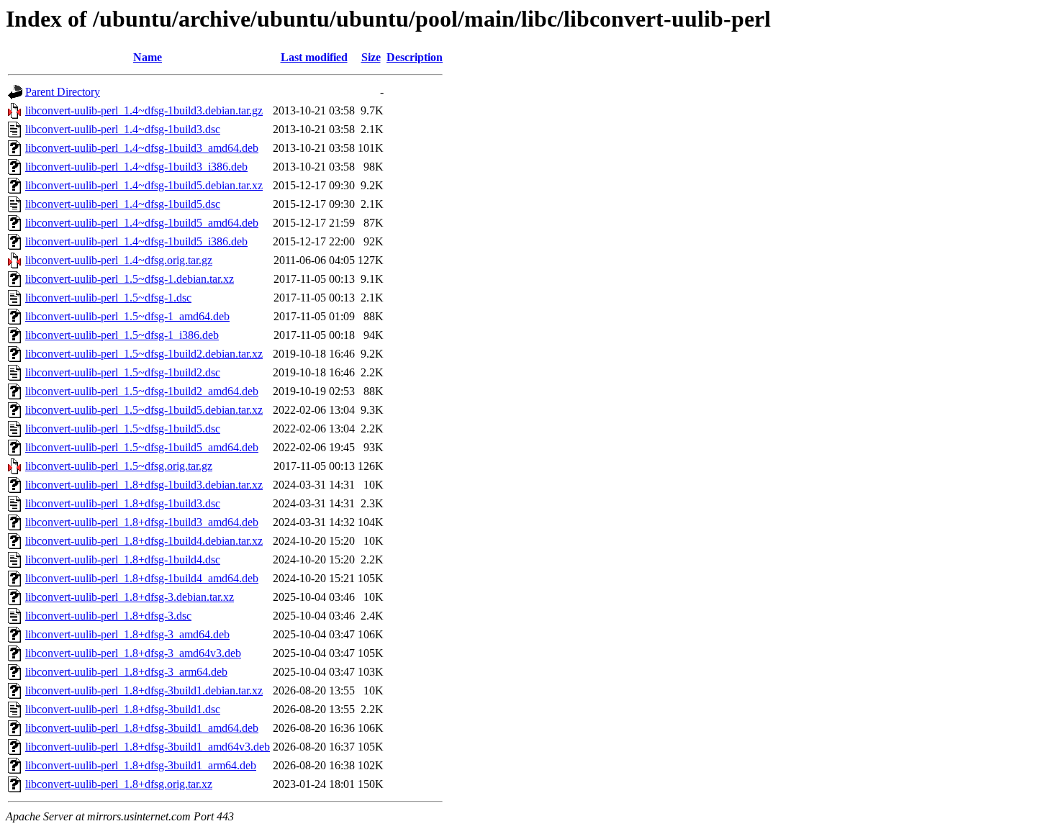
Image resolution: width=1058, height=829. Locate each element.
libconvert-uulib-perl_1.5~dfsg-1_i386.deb (122, 335)
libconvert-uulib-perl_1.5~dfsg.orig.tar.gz (118, 466)
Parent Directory (62, 92)
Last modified (314, 57)
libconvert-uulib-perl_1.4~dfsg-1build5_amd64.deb (141, 223)
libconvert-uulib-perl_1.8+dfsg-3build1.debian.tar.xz (144, 690)
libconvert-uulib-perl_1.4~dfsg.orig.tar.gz (118, 260)
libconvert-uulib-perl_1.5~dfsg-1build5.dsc (122, 428)
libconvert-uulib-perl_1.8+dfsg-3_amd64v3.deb (133, 653)
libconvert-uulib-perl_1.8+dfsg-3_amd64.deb (127, 634)
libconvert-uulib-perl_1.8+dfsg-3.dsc (108, 616)
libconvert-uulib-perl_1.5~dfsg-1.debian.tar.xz (129, 279)
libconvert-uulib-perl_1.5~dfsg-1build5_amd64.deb (141, 447)
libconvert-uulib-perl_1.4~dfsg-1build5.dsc (122, 204)
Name (147, 57)
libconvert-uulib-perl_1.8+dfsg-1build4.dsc (122, 559)
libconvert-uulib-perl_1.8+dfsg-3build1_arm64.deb (140, 765)
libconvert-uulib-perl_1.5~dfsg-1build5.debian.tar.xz (144, 410)
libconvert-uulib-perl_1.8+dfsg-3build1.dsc (122, 709)
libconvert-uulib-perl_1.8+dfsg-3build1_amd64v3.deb (147, 746)
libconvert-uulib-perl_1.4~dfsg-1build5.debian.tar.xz (144, 185)
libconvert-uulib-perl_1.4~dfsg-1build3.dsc (122, 129)
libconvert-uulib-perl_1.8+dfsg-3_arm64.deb (126, 672)
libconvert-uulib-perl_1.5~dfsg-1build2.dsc (122, 372)
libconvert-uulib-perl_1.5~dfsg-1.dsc (108, 297)
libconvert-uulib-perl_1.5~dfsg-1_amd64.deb (127, 316)
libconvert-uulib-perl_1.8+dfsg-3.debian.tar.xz (129, 597)
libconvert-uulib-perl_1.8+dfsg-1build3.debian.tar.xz (144, 485)
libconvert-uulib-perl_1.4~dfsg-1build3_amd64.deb (141, 148)
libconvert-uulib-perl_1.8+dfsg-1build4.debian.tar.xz (144, 541)
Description (414, 57)
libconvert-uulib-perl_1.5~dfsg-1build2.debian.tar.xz (144, 354)
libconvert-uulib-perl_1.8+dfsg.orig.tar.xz (118, 784)
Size (371, 57)
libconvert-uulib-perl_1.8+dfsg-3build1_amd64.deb (141, 728)
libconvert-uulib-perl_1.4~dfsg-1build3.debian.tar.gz (144, 110)
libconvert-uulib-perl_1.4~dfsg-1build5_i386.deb (136, 241)
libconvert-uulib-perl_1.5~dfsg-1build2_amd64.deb (141, 391)
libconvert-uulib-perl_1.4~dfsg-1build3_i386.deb (136, 166)
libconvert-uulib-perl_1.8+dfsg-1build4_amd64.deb (141, 578)
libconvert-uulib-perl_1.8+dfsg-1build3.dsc (122, 503)
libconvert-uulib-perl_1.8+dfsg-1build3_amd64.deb (141, 522)
